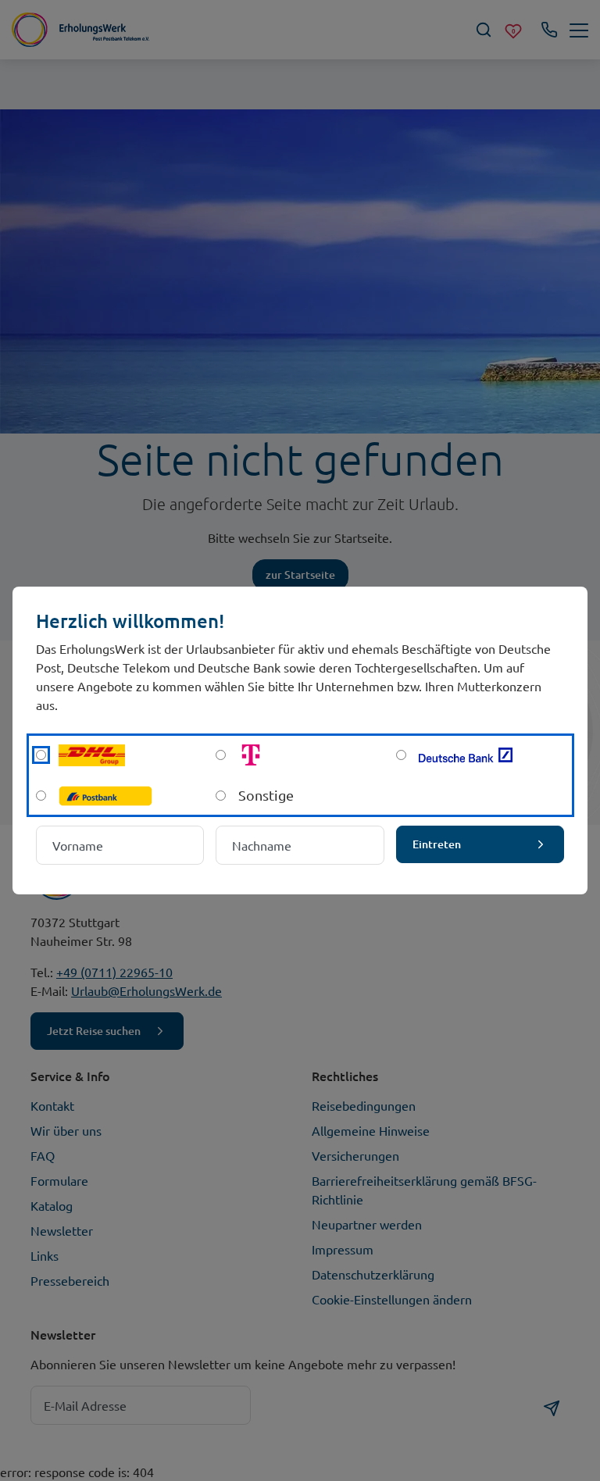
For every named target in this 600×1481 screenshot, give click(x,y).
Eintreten (436, 844)
